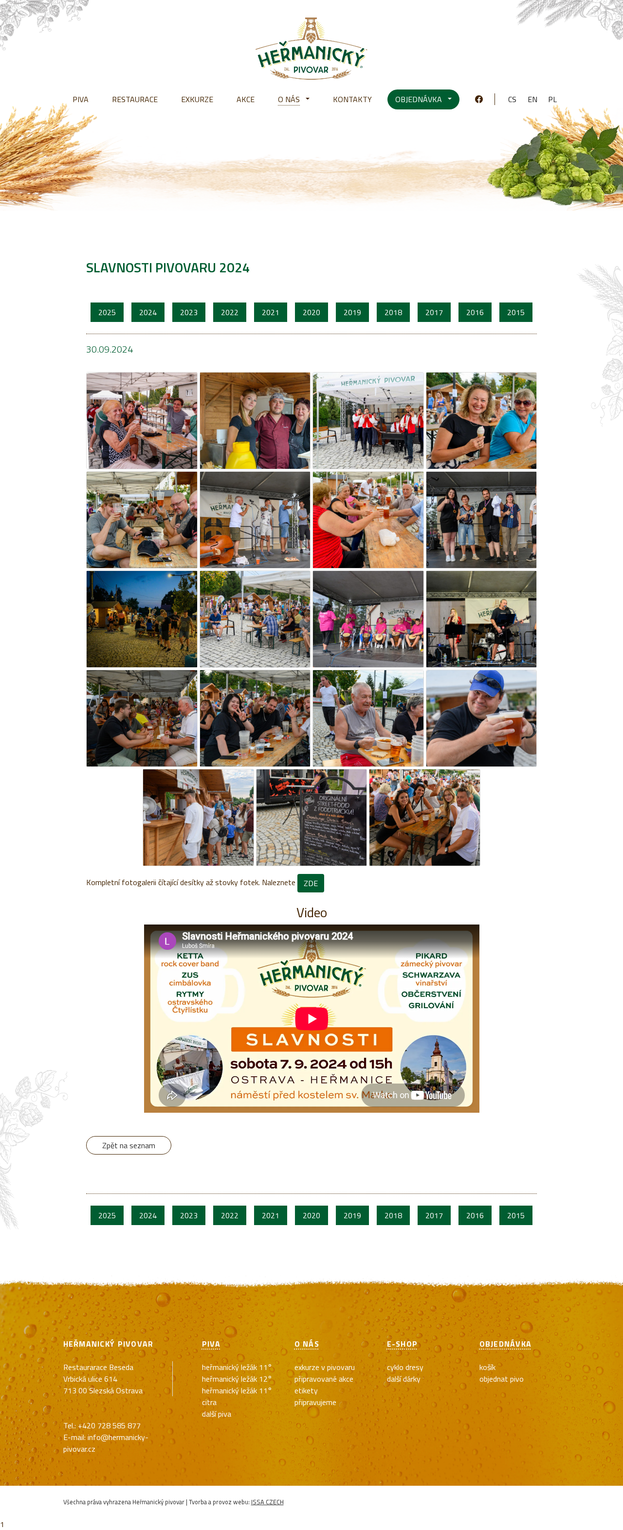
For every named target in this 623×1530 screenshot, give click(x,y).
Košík (487, 1367)
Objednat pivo (501, 1379)
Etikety (306, 1390)
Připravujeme (315, 1402)
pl (552, 99)
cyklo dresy (405, 1367)
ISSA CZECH (267, 1502)
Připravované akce (323, 1379)
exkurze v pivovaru (324, 1367)
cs (512, 99)
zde (311, 883)
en (532, 99)
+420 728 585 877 (109, 1425)
